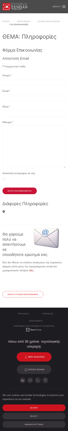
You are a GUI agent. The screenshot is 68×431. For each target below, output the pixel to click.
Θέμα (6, 106)
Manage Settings (34, 424)
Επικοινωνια (35, 320)
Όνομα (7, 75)
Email (6, 91)
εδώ (31, 270)
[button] (59, 6)
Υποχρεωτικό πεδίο (13, 66)
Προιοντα (23, 313)
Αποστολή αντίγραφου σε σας (18, 173)
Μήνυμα (7, 122)
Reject (34, 416)
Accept (34, 408)
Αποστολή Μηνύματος (20, 191)
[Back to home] (15, 6)
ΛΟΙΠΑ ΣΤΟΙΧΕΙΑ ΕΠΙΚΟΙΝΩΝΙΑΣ (23, 294)
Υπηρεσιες (47, 313)
